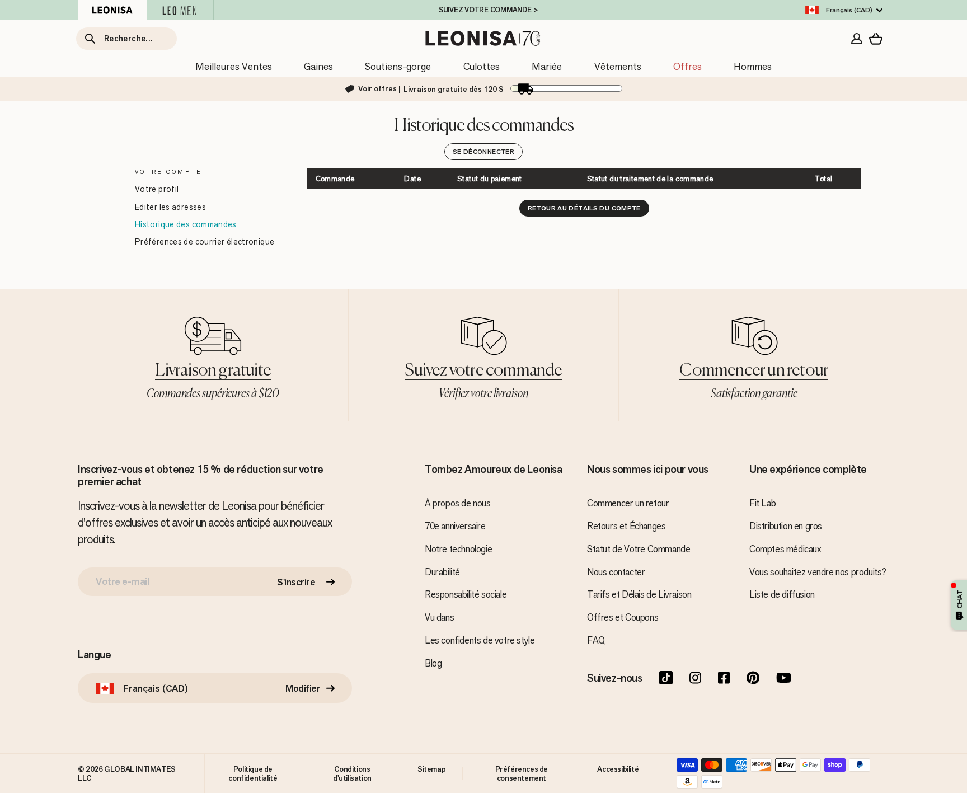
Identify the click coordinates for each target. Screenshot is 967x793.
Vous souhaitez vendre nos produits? (817, 572)
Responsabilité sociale (465, 594)
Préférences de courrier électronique (204, 241)
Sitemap (431, 769)
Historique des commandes (186, 224)
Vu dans (439, 617)
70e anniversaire (455, 526)
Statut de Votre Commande (638, 549)
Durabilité (442, 572)
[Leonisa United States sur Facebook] (724, 679)
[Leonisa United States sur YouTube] (783, 679)
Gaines (318, 66)
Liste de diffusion (782, 594)
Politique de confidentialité (252, 773)
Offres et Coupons (622, 617)
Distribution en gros (785, 526)
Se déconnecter (483, 151)
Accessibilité (618, 769)
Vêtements (617, 66)
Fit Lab (762, 503)
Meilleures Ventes (233, 66)
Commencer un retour (628, 503)
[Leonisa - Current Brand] (112, 10)
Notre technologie (458, 549)
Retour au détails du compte (584, 208)
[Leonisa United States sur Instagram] (695, 679)
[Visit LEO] (180, 10)
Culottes (481, 66)
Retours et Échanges (626, 526)
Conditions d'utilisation (352, 773)
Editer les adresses (170, 206)
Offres (687, 66)
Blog (433, 663)
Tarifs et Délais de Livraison (639, 594)
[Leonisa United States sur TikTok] (666, 679)
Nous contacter (616, 572)
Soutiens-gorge (398, 66)
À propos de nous (458, 503)
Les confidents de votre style (479, 640)
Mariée (547, 66)
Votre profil (157, 189)
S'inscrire (296, 582)
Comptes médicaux (785, 549)
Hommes (753, 66)
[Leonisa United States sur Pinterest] (753, 679)
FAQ (596, 640)
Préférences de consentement (521, 773)
